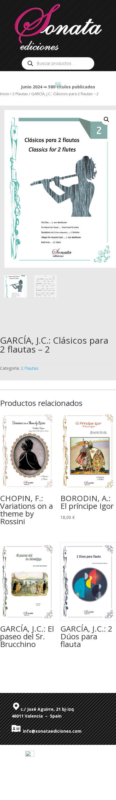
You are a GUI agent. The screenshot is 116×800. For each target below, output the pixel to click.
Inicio (4, 93)
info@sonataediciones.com (51, 731)
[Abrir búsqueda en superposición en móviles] (58, 63)
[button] (106, 119)
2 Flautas (29, 368)
